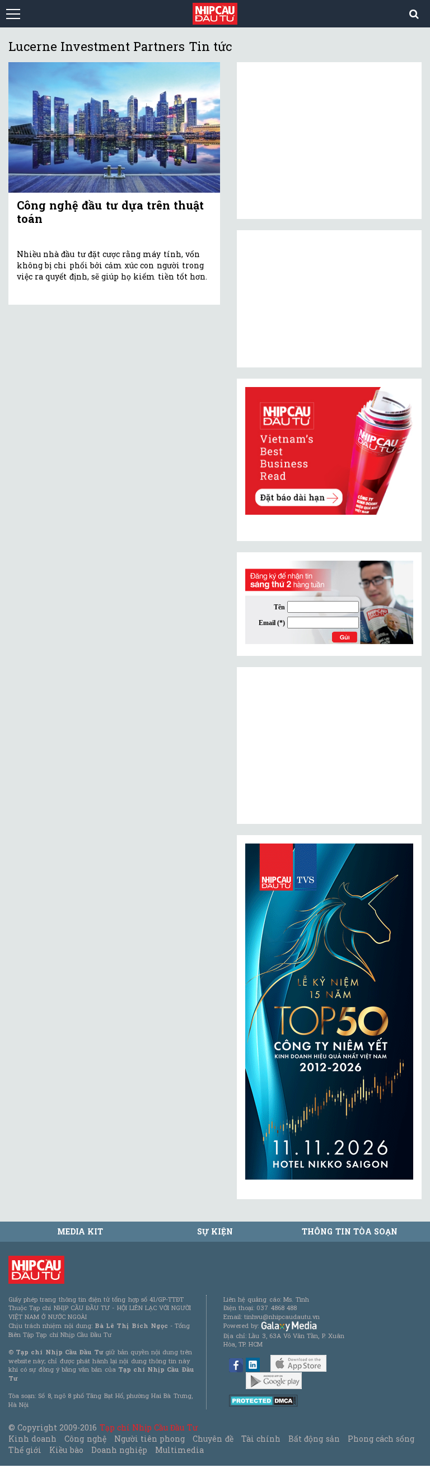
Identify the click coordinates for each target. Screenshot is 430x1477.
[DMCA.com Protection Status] (263, 1400)
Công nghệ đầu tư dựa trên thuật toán (110, 212)
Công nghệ (85, 1438)
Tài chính (261, 1438)
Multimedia (179, 1450)
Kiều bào (66, 1450)
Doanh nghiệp (119, 1450)
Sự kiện (215, 1231)
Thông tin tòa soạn (350, 1231)
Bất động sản (313, 1438)
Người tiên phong (149, 1438)
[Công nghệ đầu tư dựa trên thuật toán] (114, 127)
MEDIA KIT (80, 1231)
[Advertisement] (329, 745)
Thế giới (24, 1450)
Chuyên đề (213, 1438)
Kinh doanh (32, 1438)
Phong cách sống (381, 1438)
